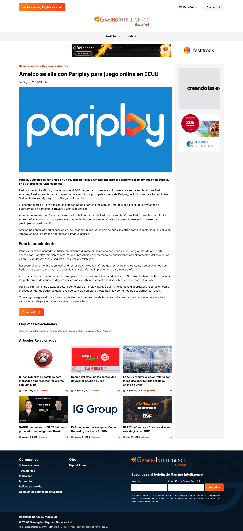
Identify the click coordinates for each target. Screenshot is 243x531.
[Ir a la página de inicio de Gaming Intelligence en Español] (121, 21)
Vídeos (132, 36)
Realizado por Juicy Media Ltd (38, 516)
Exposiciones (77, 465)
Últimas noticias (29, 66)
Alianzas (62, 66)
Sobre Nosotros (29, 465)
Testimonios (27, 470)
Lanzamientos (93, 331)
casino (44, 331)
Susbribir (214, 487)
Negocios (48, 66)
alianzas (23, 331)
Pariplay (107, 331)
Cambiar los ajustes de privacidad (40, 491)
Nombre (135, 481)
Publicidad (25, 476)
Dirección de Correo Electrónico (185, 481)
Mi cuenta (25, 481)
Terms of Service (93, 527)
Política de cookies (31, 486)
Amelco (34, 331)
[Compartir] (66, 391)
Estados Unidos (58, 331)
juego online (76, 331)
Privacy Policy (74, 527)
